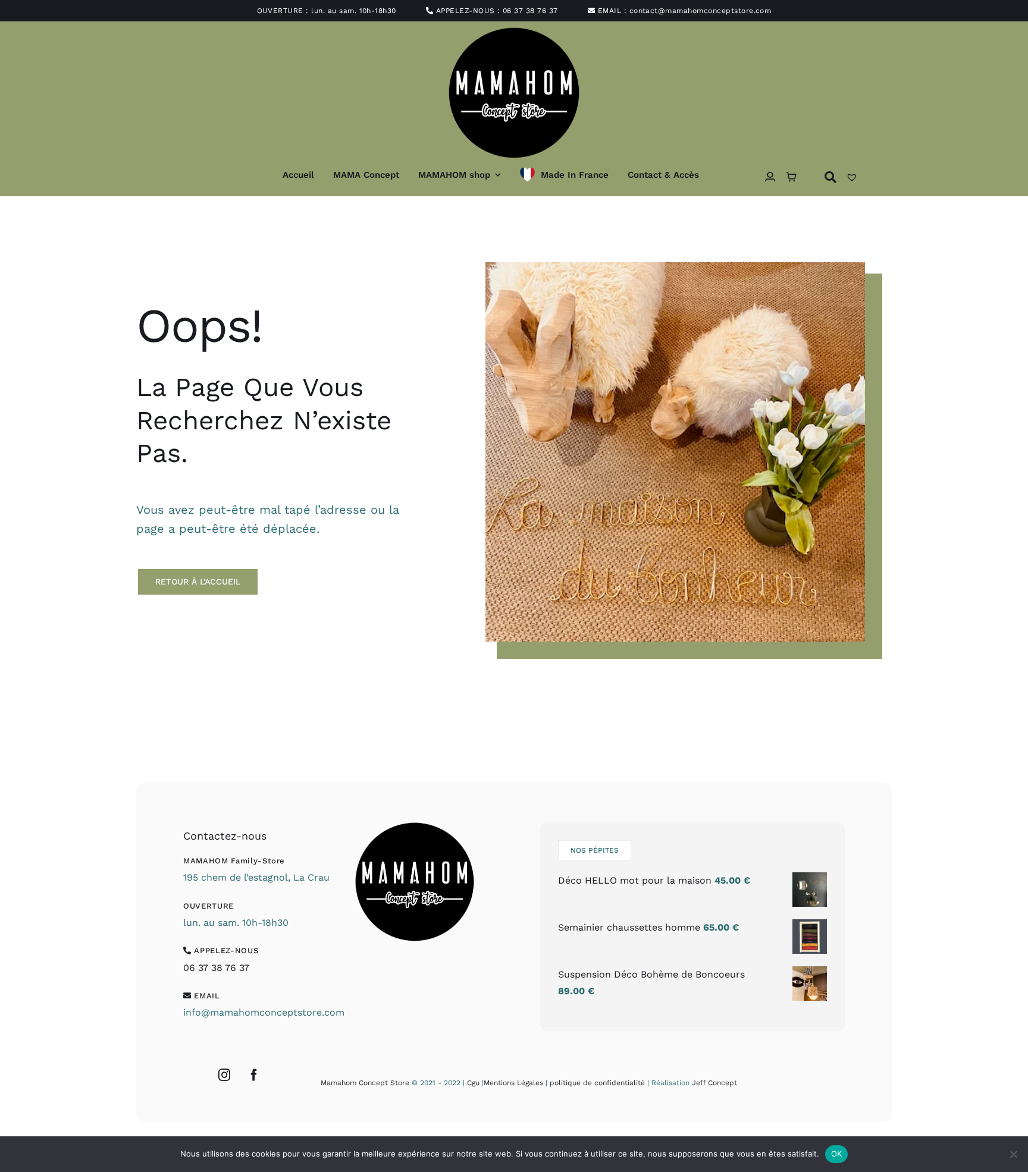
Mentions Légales (513, 1083)
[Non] (1013, 1154)
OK (836, 1153)
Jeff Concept (714, 1083)
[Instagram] (224, 1075)
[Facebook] (254, 1075)
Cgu (473, 1083)
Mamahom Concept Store (365, 1083)
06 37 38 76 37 (530, 11)
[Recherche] (830, 176)
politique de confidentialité (597, 1083)
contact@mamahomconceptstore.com (700, 11)
